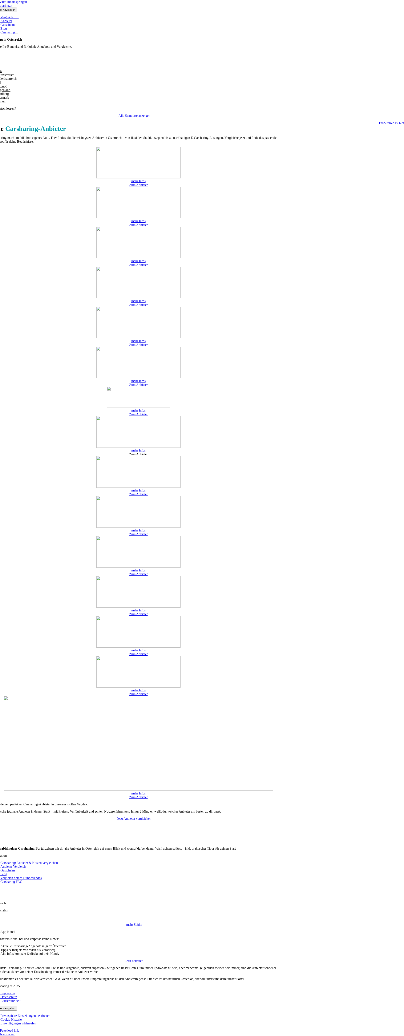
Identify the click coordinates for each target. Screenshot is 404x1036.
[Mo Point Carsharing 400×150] (138, 486)
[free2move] (138, 406)
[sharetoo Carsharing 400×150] (138, 606)
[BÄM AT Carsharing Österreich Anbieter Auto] (138, 177)
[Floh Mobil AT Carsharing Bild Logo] (138, 377)
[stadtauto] (138, 646)
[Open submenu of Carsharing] (16, 33)
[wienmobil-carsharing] (138, 789)
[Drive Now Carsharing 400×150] (138, 257)
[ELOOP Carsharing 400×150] (138, 297)
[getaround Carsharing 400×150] (138, 446)
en (3, 101)
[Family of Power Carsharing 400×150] (138, 337)
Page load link (9, 1030)
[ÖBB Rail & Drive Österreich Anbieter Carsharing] (138, 526)
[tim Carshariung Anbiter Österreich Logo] (138, 686)
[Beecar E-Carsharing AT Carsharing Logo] (138, 217)
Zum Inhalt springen (13, 2)
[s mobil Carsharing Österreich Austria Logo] (138, 566)
